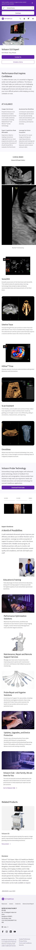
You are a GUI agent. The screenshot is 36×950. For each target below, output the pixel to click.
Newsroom (4, 918)
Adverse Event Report (28, 918)
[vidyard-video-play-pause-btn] (3, 287)
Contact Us (18, 918)
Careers (11, 918)
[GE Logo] (7, 18)
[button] (20, 19)
